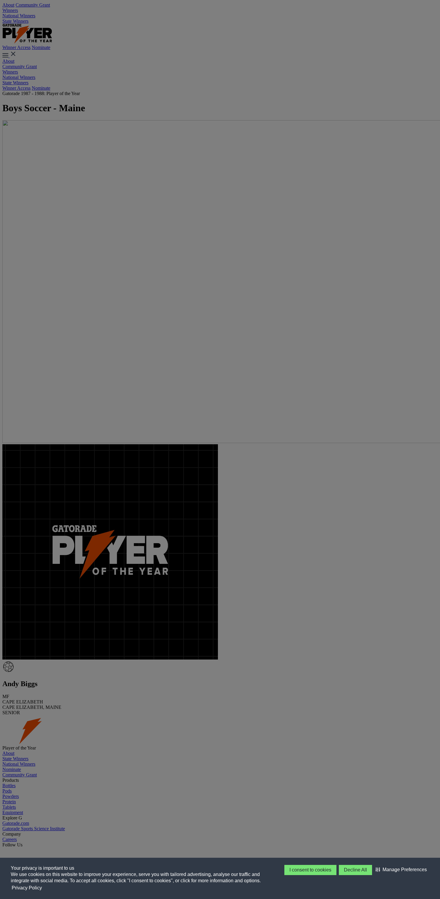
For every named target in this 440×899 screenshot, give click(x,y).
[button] (401, 869)
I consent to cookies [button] (310, 869)
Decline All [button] (355, 869)
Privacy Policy (27, 887)
